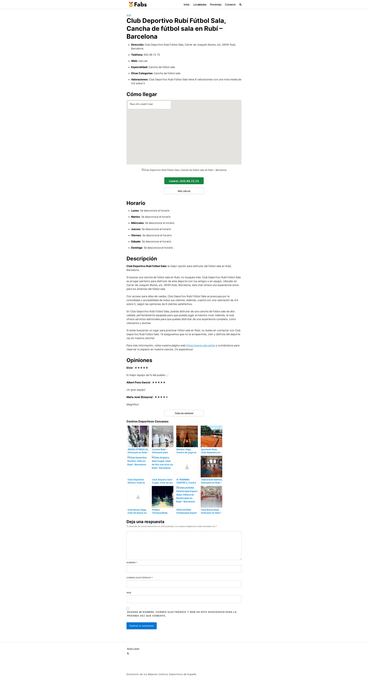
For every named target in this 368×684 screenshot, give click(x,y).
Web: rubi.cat (184, 191)
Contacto (230, 4)
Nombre (131, 562)
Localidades (199, 4)
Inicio (186, 4)
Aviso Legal (133, 648)
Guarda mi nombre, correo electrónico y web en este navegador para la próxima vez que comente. (182, 614)
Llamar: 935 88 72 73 (184, 180)
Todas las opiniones (184, 413)
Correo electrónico (139, 577)
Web (128, 593)
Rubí (128, 15)
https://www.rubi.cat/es (200, 345)
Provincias (215, 4)
